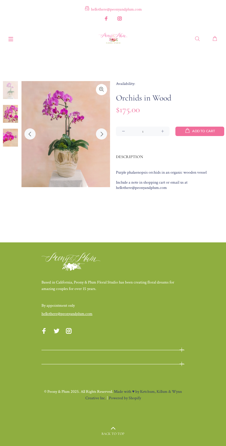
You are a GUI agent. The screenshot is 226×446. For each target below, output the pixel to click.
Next (101, 134)
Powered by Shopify (125, 398)
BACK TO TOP (113, 434)
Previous (30, 134)
